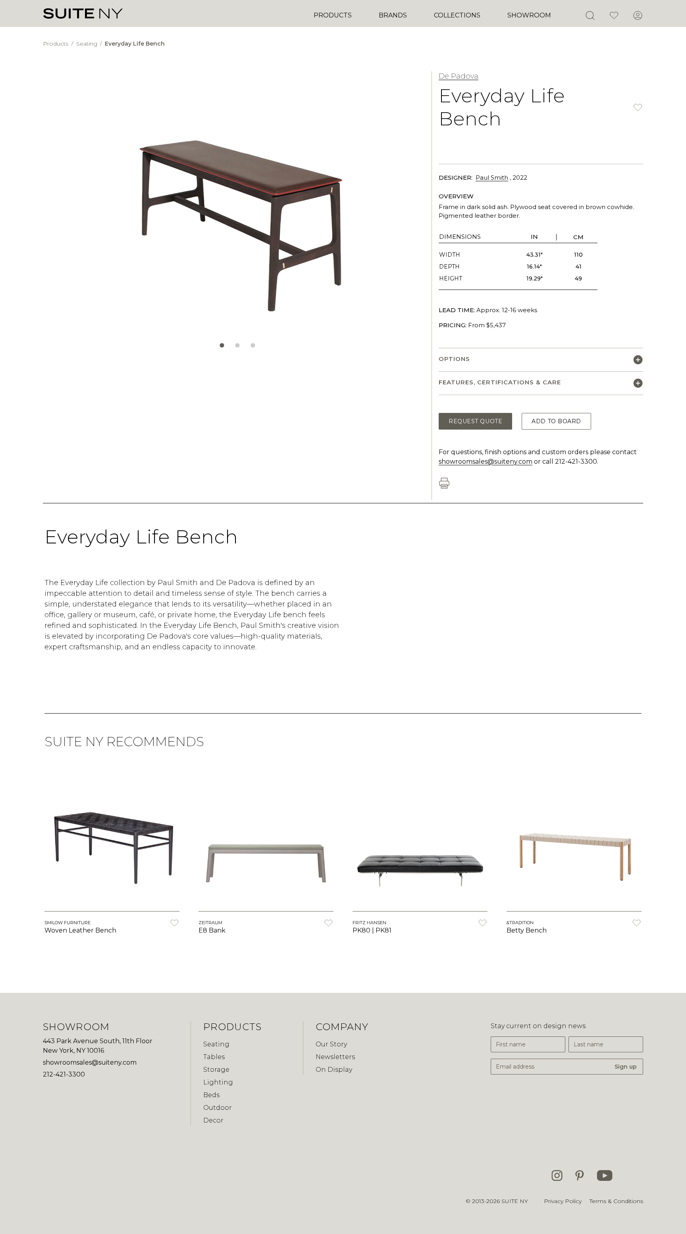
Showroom (529, 15)
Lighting (218, 1082)
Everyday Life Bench (135, 43)
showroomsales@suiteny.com (485, 461)
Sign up (626, 1066)
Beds (211, 1095)
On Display (334, 1069)
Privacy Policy (563, 1201)
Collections (457, 15)
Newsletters (335, 1057)
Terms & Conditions (616, 1201)
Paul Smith (492, 177)
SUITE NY (514, 1201)
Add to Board (556, 421)
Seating (87, 43)
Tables (214, 1057)
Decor (213, 1120)
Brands (393, 15)
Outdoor (217, 1107)
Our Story (331, 1044)
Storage (216, 1069)
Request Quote (475, 421)
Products (333, 15)
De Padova (458, 76)
